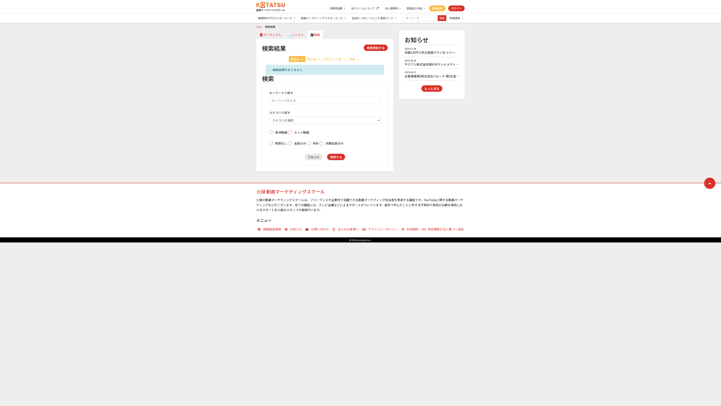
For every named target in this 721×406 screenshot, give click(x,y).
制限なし (281, 143)
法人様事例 (391, 8)
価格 (352, 59)
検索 (442, 18)
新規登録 (437, 8)
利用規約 (413, 229)
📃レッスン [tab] (296, 34)
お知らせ (296, 229)
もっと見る (431, 88)
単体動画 (281, 132)
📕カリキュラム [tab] (270, 34)
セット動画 (301, 132)
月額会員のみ (335, 143)
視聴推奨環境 (272, 229)
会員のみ (300, 143)
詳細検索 (455, 18)
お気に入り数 (333, 59)
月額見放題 (336, 8)
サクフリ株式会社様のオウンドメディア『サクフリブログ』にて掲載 (451, 64)
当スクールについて (363, 8)
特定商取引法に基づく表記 (446, 229)
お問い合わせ (320, 229)
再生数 (311, 59)
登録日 (294, 59)
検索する (336, 157)
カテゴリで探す (279, 112)
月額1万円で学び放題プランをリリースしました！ (438, 52)
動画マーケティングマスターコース (322, 18)
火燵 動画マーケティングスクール (290, 191)
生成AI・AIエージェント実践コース (373, 18)
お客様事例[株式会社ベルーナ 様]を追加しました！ (439, 76)
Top (258, 27)
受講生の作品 (414, 8)
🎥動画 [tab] (315, 34)
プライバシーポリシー (383, 229)
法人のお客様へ (348, 229)
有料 (316, 143)
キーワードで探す (281, 93)
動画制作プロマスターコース (275, 18)
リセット (314, 157)
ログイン (456, 8)
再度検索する (376, 47)
